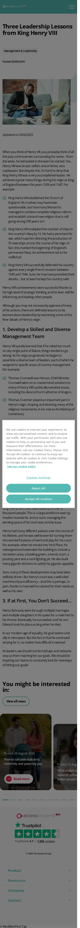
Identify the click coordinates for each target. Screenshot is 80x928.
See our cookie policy (21, 466)
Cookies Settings (38, 477)
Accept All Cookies (38, 499)
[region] (38, 464)
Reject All (38, 488)
